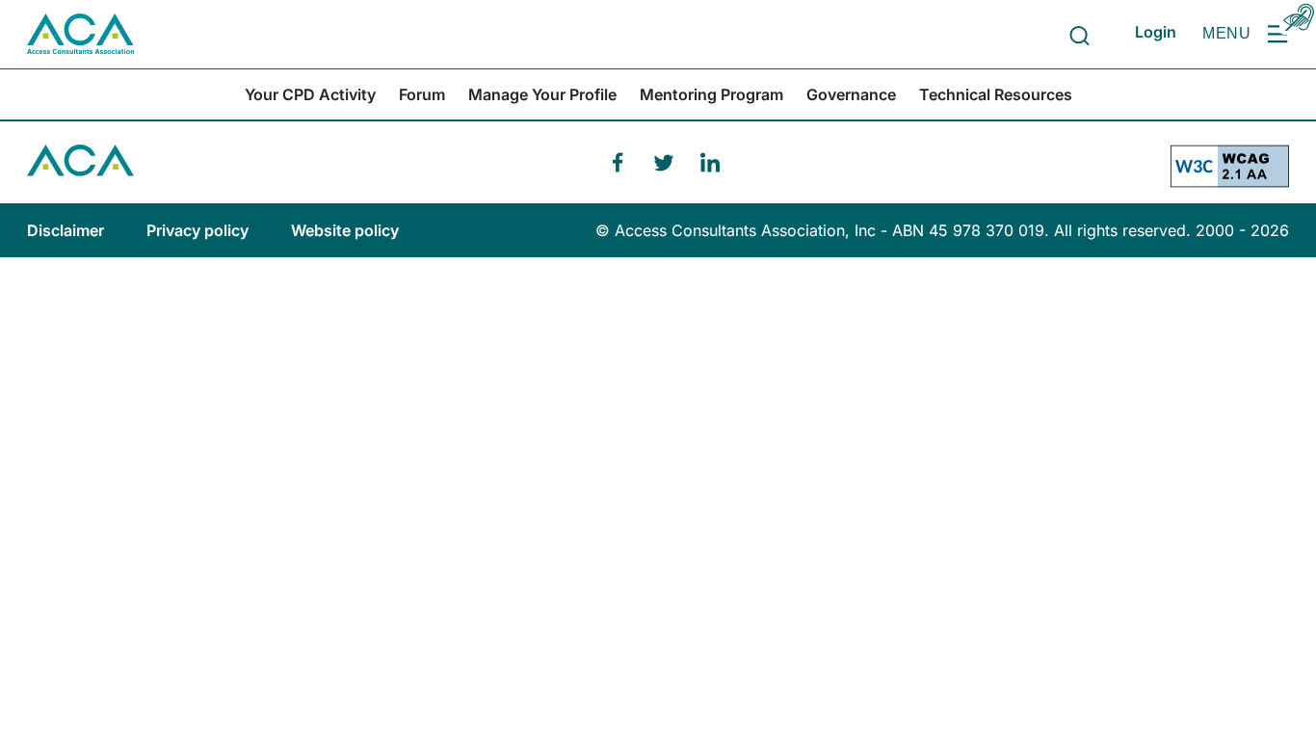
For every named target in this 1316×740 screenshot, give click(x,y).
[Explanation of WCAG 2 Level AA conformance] (1230, 174)
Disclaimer (67, 230)
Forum (422, 94)
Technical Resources (995, 94)
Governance (851, 94)
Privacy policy (199, 230)
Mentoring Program (711, 94)
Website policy (345, 230)
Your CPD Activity (310, 94)
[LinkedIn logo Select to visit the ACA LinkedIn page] (710, 162)
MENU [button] (1226, 33)
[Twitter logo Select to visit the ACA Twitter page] (663, 162)
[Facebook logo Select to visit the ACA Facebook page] (617, 162)
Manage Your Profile (542, 94)
